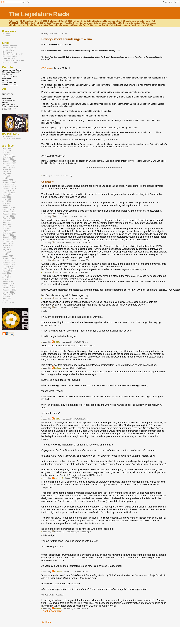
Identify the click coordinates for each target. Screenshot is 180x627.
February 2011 (9, 269)
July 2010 (7, 254)
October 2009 (8, 235)
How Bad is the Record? (13, 54)
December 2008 (9, 214)
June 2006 (7, 150)
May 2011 (7, 275)
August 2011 (8, 281)
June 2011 (7, 277)
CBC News (46, 68)
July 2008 (7, 203)
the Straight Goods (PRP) (13, 60)
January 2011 (8, 267)
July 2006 (7, 153)
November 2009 (9, 237)
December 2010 (9, 264)
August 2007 (8, 180)
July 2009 (7, 229)
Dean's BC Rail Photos (12, 138)
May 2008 (7, 199)
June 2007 (7, 176)
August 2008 (8, 205)
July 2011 (6, 279)
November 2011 (9, 288)
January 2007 (8, 165)
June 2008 (7, 201)
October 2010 (8, 260)
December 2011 (9, 290)
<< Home (46, 622)
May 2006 (7, 148)
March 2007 (8, 169)
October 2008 (8, 210)
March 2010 (8, 245)
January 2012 (8, 292)
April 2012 (7, 298)
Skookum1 (58, 478)
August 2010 (8, 256)
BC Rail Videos (9, 136)
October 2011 (8, 286)
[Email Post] (70, 176)
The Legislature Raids (39, 14)
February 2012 (9, 294)
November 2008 (9, 212)
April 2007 (7, 172)
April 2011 (7, 273)
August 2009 (8, 231)
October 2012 (8, 302)
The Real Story (9, 58)
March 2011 (7, 271)
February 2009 (9, 218)
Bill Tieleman (8, 52)
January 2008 (8, 191)
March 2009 (8, 220)
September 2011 (9, 283)
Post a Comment (52, 611)
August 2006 (8, 155)
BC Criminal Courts (10, 62)
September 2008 (9, 207)
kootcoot (57, 368)
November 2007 (9, 186)
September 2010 (9, 258)
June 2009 (7, 226)
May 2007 (7, 174)
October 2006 (8, 159)
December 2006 (9, 163)
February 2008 (9, 193)
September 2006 (9, 157)
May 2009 (7, 224)
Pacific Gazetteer (10, 46)
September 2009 (9, 233)
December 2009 (9, 239)
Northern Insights (10, 56)
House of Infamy (9, 48)
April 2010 (7, 248)
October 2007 (8, 184)
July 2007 (7, 178)
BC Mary (58, 342)
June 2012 (7, 300)
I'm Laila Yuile (8, 50)
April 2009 (7, 222)
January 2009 (8, 216)
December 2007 (9, 188)
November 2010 (9, 262)
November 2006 (9, 161)
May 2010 (7, 250)
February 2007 (9, 167)
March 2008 (8, 195)
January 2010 (8, 241)
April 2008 (7, 197)
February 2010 (9, 243)
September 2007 (9, 182)
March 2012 (8, 296)
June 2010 (7, 252)
